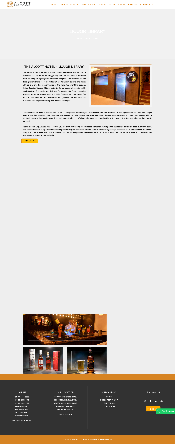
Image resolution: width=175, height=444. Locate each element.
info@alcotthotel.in (21, 420)
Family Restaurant (109, 400)
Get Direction (65, 414)
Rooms (122, 5)
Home (54, 5)
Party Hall (88, 5)
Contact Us (147, 5)
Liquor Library (107, 5)
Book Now (29, 141)
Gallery (133, 5)
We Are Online (168, 411)
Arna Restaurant (69, 5)
